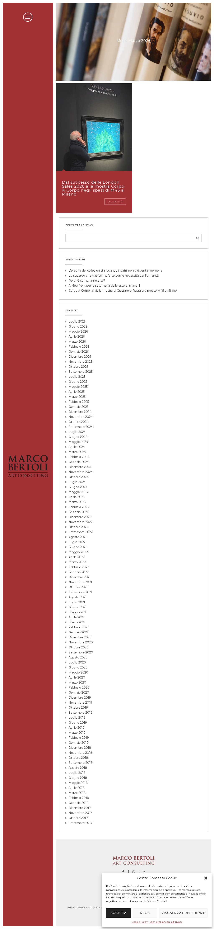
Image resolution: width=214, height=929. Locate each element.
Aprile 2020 (77, 677)
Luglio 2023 (77, 482)
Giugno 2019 (78, 722)
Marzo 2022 (77, 562)
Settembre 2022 (81, 532)
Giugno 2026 (78, 326)
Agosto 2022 (78, 537)
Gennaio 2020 (79, 692)
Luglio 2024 (77, 432)
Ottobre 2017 (78, 818)
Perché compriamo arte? (87, 280)
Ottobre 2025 (78, 367)
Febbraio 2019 (79, 738)
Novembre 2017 (80, 813)
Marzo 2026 (77, 341)
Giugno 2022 (78, 547)
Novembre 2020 (81, 642)
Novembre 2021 (80, 582)
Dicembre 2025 (80, 356)
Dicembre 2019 (80, 697)
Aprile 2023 (77, 497)
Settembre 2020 (81, 652)
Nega (145, 913)
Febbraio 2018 (79, 798)
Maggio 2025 (78, 387)
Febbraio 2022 (79, 567)
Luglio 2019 (77, 717)
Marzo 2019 (77, 733)
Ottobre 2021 (78, 587)
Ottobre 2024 (78, 422)
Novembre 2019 (80, 702)
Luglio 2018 (77, 773)
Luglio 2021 (77, 602)
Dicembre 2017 (80, 808)
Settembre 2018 (81, 763)
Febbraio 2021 (79, 627)
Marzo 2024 (77, 452)
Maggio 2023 (78, 492)
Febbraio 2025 (79, 402)
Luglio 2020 (77, 662)
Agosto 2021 (78, 597)
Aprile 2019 (76, 727)
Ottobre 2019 (78, 707)
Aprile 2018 (77, 788)
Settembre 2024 (81, 427)
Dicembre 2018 (80, 748)
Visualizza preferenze (183, 913)
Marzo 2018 (77, 793)
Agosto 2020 (78, 657)
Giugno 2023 (78, 487)
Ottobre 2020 (79, 647)
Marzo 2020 (77, 682)
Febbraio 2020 (79, 687)
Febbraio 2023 (79, 507)
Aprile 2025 (76, 392)
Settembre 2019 (80, 712)
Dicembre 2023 (80, 467)
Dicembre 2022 (80, 517)
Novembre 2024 (81, 417)
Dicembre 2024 (80, 412)
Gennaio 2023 (79, 512)
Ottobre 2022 (78, 527)
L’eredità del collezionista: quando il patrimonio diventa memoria (115, 270)
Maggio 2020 (78, 672)
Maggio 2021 (78, 612)
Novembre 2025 (80, 361)
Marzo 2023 (77, 502)
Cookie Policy (140, 921)
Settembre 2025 (80, 372)
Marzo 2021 (77, 622)
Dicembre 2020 (80, 637)
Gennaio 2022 (79, 572)
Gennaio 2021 (78, 632)
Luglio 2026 (77, 321)
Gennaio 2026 (79, 351)
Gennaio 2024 (79, 462)
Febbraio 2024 (79, 457)
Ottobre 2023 (78, 477)
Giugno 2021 (78, 607)
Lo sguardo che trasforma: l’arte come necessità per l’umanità (114, 275)
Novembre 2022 (80, 522)
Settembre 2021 (80, 592)
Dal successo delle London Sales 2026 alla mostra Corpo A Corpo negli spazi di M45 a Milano (93, 188)
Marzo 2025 (77, 397)
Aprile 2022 (77, 557)
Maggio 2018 (78, 783)
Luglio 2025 (77, 377)
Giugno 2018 (78, 778)
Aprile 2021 (76, 617)
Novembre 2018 (80, 753)
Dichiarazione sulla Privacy (166, 921)
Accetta (118, 913)
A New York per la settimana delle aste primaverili (104, 285)
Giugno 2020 (78, 667)
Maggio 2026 (78, 331)
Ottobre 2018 (78, 758)
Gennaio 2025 (78, 407)
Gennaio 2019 (78, 743)
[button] (206, 878)
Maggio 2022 (78, 552)
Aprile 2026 (77, 336)
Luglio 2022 (77, 542)
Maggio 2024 (78, 442)
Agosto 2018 (78, 768)
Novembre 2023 (80, 472)
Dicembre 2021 (80, 577)
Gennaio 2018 (79, 803)
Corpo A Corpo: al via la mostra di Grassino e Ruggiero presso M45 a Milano (123, 290)
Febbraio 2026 (79, 346)
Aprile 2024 (77, 447)
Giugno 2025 (78, 382)
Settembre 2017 (80, 823)
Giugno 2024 (78, 437)
